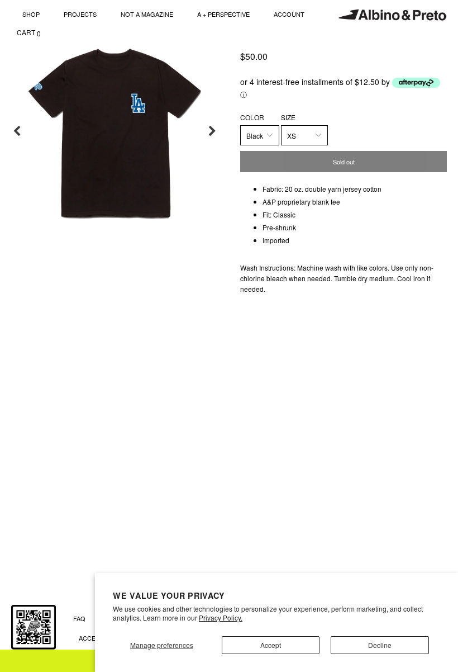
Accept (270, 645)
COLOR (252, 117)
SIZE (288, 117)
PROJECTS (80, 14)
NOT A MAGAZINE (147, 14)
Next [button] (212, 131)
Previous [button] (16, 131)
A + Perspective (223, 14)
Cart (29, 32)
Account (289, 14)
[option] (114, 131)
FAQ (79, 618)
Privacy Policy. (220, 617)
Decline (380, 645)
